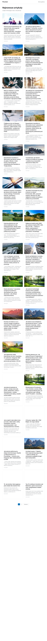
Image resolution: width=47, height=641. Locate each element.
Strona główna (41, 1)
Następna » (26, 504)
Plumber (5, 2)
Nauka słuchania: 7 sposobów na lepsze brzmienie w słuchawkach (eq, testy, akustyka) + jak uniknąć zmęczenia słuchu (12, 292)
